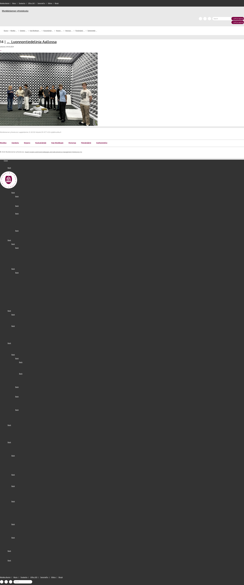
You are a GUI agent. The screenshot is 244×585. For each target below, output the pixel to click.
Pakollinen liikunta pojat (27, 364)
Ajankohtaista (12, 553)
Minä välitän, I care (14, 351)
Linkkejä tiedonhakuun (15, 435)
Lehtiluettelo (12, 433)
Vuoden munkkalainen (15, 536)
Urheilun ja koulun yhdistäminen (22, 408)
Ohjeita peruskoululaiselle (20, 255)
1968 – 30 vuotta (17, 463)
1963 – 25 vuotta (17, 461)
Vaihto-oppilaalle (21, 282)
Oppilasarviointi (16, 259)
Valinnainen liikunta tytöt (27, 370)
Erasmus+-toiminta (17, 194)
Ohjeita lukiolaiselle (22, 280)
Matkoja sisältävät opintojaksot (22, 212)
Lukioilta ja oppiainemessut (20, 336)
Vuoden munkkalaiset (18, 541)
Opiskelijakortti (16, 307)
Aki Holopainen (16, 494)
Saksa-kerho (19, 235)
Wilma (50, 3)
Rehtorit (10, 484)
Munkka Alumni (4, 3)
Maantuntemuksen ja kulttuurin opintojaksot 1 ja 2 (32, 219)
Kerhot (10, 419)
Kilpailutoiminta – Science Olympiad (27, 208)
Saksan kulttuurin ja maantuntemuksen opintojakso (32, 223)
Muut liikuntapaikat (21, 404)
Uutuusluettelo (13, 431)
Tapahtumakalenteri (22, 389)
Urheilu (10, 499)
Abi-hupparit (12, 446)
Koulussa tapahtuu (14, 345)
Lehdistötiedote (16, 526)
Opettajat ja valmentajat (19, 406)
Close (6, 161)
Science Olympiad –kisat (16, 498)
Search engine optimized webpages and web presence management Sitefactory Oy (53, 152)
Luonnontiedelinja (17, 294)
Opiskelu (22, 30)
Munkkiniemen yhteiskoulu (15, 10)
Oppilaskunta (12, 421)
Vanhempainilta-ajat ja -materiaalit (19, 566)
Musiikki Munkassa (17, 477)
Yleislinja (14, 297)
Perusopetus (12, 242)
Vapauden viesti (13, 534)
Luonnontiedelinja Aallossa (32, 41)
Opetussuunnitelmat (18, 265)
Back (9, 168)
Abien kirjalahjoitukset (15, 437)
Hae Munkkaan (34, 30)
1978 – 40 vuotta (17, 465)
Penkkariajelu (12, 482)
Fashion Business (21, 217)
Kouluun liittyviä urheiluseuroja (22, 505)
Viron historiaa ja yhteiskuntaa (25, 225)
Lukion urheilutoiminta (23, 416)
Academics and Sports (22, 412)
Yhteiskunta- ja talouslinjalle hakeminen (25, 334)
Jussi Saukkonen (17, 490)
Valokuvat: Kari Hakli (14, 519)
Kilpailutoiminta (16, 204)
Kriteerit (14, 539)
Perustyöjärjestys (21, 275)
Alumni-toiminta (13, 450)
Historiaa (68, 30)
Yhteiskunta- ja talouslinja (24, 227)
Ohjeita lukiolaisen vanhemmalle (19, 564)
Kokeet (13, 254)
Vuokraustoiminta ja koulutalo (18, 181)
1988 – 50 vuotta (17, 467)
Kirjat (9, 454)
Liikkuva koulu (16, 381)
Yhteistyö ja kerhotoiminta (20, 229)
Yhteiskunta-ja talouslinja (16, 545)
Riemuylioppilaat (13, 496)
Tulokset (18, 393)
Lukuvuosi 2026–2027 (15, 557)
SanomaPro (41, 3)
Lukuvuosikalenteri (14, 555)
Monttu (17, 400)
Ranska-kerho (20, 233)
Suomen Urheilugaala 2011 (20, 532)
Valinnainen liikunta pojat (27, 368)
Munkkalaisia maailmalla (19, 480)
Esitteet (10, 339)
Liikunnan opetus (17, 383)
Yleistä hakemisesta (18, 316)
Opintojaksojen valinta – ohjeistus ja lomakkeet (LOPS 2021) (36, 276)
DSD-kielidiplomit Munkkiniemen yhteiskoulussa (28, 301)
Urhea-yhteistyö (16, 320)
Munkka (12, 30)
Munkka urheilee (13, 353)
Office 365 (31, 3)
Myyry (14, 3)
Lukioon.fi (14, 337)
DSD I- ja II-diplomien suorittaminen (27, 236)
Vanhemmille (91, 30)
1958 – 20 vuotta (17, 459)
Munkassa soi (16, 478)
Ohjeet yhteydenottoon (16, 562)
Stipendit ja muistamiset (19, 511)
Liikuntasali (19, 398)
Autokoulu (15, 303)
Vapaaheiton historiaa (18, 528)
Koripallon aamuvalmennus (28, 379)
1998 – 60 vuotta (17, 469)
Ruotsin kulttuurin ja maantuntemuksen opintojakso (33, 221)
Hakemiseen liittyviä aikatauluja (22, 322)
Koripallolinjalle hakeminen (20, 330)
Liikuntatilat (15, 395)
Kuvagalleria (15, 530)
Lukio (9, 267)
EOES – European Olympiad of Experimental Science (33, 210)
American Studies (21, 215)
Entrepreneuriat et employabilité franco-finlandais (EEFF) (34, 202)
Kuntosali (18, 402)
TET (16, 252)
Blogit (57, 3)
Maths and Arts (20, 200)
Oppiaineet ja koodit (18, 261)
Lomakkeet (15, 257)
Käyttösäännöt (13, 429)
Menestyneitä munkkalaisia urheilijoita (24, 509)
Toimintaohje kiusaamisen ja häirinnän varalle (23, 177)
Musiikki (10, 473)
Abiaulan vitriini (13, 444)
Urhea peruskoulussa (22, 414)
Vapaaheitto (15, 517)
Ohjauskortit (19, 278)
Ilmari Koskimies (17, 488)
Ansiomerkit (15, 543)
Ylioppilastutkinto (17, 299)
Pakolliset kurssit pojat (27, 376)
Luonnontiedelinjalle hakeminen (22, 332)
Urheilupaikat (15, 507)
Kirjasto (58, 30)
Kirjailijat (10, 452)
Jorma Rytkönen (16, 492)
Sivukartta (22, 3)
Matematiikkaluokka (18, 263)
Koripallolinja (15, 292)
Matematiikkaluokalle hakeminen (22, 318)
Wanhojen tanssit (14, 520)
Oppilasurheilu (16, 385)
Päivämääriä (79, 30)
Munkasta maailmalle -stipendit (22, 288)
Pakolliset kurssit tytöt (27, 377)
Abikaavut (11, 448)
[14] (49, 125)
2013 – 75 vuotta (17, 471)
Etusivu (6, 30)
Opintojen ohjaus (17, 246)
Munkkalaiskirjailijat (14, 438)
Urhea (13, 515)
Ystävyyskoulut (13, 547)
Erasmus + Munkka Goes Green (26, 198)
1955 (12, 458)
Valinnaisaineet (20, 250)
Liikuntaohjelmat (17, 357)
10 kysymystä (12, 347)
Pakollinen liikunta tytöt (27, 366)
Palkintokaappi (16, 513)
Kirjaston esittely (13, 427)
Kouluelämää (47, 30)
